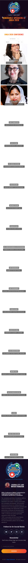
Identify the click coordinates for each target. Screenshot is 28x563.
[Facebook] (16, 532)
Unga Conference (11, 559)
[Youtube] (6, 532)
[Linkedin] (21, 532)
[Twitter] (11, 532)
